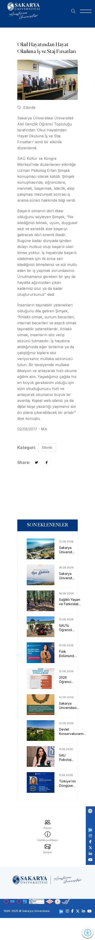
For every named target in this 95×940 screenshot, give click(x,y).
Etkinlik (29, 107)
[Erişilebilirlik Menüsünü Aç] (87, 932)
